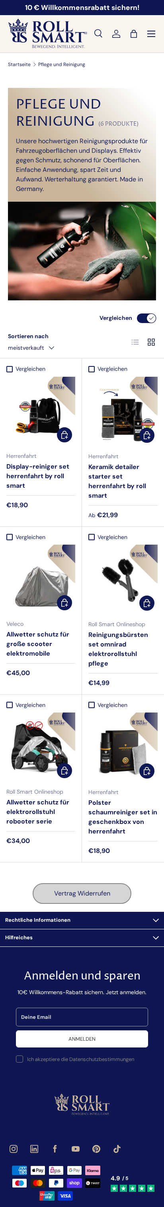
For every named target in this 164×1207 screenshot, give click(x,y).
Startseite (19, 64)
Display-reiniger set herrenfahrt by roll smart (37, 476)
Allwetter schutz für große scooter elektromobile (37, 644)
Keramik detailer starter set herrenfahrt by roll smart (117, 481)
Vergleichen (116, 317)
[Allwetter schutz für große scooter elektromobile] (40, 579)
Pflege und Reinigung (61, 64)
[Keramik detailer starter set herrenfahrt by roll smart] (123, 411)
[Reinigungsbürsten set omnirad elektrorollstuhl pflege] (123, 579)
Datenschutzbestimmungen (101, 1059)
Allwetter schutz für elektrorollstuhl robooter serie (37, 811)
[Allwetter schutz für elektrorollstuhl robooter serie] (40, 747)
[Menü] (151, 34)
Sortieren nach (28, 336)
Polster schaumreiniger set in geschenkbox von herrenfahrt (122, 816)
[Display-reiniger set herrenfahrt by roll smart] (40, 411)
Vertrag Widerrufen (82, 893)
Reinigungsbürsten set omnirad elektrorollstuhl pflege (118, 649)
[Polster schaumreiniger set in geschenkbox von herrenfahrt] (123, 747)
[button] (134, 34)
